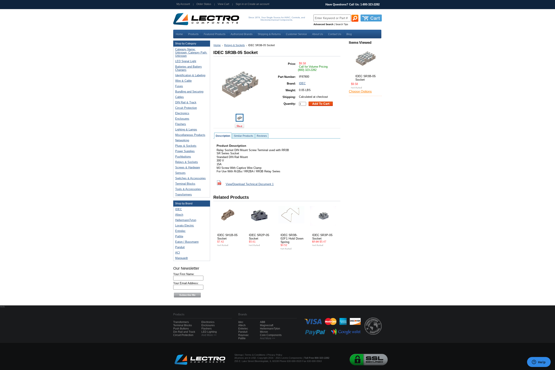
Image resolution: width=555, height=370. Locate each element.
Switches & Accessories (189, 178)
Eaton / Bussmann (187, 241)
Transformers (182, 195)
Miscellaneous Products (189, 135)
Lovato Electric (184, 225)
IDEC (178, 209)
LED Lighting (209, 331)
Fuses (178, 86)
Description (223, 135)
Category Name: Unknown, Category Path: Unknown (191, 52)
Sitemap (238, 355)
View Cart (223, 4)
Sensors (179, 173)
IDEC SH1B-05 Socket (227, 236)
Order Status (203, 4)
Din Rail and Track (184, 331)
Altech (179, 214)
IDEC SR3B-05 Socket (365, 77)
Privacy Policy (274, 355)
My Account (183, 4)
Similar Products (243, 135)
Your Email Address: (186, 283)
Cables (178, 97)
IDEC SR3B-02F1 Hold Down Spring (292, 238)
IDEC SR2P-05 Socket (259, 236)
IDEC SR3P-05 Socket (322, 236)
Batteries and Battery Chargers (188, 68)
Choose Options (360, 91)
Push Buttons (181, 328)
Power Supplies (184, 151)
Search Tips (341, 24)
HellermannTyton (185, 220)
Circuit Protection (185, 108)
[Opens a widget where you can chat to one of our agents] (539, 362)
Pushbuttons (182, 157)
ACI (177, 252)
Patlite (179, 236)
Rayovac (243, 335)
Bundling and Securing (188, 92)
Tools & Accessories (187, 189)
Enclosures (181, 119)
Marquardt (181, 258)
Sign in (240, 4)
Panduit (180, 247)
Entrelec (180, 231)
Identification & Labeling (189, 75)
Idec (240, 322)
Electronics (181, 113)
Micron (264, 331)
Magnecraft (266, 325)
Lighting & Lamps (185, 130)
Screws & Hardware (186, 168)
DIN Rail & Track (184, 102)
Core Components (271, 335)
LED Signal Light (185, 61)
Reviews (262, 135)
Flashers (180, 124)
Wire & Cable (182, 81)
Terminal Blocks (184, 184)
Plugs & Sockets (184, 146)
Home (217, 45)
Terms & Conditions (255, 355)
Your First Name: (183, 274)
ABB (262, 322)
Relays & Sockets (185, 162)
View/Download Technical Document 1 (250, 184)
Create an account (258, 4)
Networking (181, 140)
